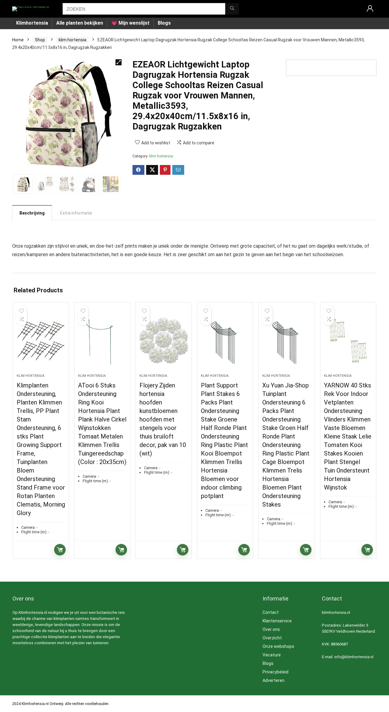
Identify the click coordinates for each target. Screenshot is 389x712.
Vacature (272, 654)
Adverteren (273, 680)
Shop (40, 39)
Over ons (271, 629)
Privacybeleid (275, 671)
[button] (118, 62)
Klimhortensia (32, 23)
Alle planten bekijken (79, 23)
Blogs (164, 23)
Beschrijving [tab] (32, 213)
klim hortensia (72, 39)
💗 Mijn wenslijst (130, 23)
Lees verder (60, 549)
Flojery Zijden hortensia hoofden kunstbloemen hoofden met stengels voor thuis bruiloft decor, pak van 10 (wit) (162, 419)
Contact (271, 612)
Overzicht (272, 637)
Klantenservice (277, 620)
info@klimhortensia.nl (354, 657)
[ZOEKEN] (232, 9)
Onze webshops (278, 646)
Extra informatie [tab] (76, 213)
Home (18, 39)
